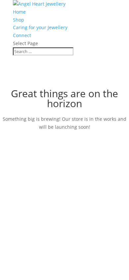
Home (19, 12)
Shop (18, 20)
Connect (22, 35)
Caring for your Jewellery (40, 27)
